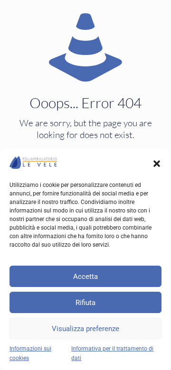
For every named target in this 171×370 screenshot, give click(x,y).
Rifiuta (85, 302)
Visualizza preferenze (85, 328)
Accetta (85, 276)
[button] (157, 163)
